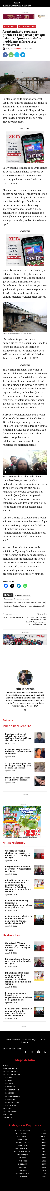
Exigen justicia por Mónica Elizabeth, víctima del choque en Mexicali (19, 751)
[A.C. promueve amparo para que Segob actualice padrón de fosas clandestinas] (39, 767)
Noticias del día (27, 26)
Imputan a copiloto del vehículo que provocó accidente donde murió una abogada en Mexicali (18, 737)
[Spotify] (38, 1052)
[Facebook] (5, 54)
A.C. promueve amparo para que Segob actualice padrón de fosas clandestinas (18, 765)
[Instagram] (32, 1052)
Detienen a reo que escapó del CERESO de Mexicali (17, 778)
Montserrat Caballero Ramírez (15, 606)
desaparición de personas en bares (16, 599)
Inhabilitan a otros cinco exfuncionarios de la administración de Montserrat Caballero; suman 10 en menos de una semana (18, 886)
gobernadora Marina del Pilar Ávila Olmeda (20, 602)
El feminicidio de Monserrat (13, 617)
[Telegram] (22, 54)
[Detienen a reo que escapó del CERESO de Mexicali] (39, 781)
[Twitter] (16, 54)
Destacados (9, 26)
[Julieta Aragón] (4, 48)
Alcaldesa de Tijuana (22, 595)
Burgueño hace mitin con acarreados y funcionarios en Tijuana (18, 868)
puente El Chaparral (36, 606)
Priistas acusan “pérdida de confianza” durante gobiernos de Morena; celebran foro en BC (18, 919)
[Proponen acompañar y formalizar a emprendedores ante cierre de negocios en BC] (39, 904)
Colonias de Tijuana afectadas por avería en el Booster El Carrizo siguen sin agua (18, 854)
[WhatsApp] (11, 54)
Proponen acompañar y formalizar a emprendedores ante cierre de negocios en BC (18, 904)
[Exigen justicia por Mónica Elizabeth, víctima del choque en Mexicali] (39, 753)
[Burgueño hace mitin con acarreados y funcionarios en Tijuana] (39, 870)
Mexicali (41, 602)
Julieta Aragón (15, 49)
